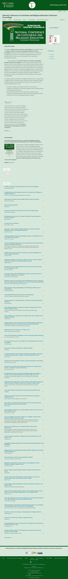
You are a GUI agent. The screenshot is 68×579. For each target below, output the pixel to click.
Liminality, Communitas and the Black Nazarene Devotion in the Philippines (21, 186)
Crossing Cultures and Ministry (11, 223)
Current (4, 19)
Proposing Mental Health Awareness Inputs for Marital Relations (19, 294)
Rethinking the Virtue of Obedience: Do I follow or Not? (17, 329)
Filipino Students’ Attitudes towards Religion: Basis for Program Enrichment (21, 199)
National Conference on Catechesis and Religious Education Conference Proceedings (29, 16)
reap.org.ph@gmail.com (35, 574)
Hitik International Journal (42, 19)
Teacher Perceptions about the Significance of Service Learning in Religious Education (24, 335)
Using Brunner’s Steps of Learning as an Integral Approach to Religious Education (22, 511)
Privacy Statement (40, 558)
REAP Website (32, 19)
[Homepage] (8, 5)
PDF (6, 173)
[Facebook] (34, 562)
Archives (10, 19)
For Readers (51, 54)
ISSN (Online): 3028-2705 (58, 5)
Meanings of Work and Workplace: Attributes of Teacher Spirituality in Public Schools (23, 360)
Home (3, 558)
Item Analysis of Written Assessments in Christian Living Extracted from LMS (22, 390)
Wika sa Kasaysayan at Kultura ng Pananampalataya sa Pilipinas (18, 457)
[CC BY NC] (40, 553)
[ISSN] (28, 553)
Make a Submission (54, 27)
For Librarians (52, 58)
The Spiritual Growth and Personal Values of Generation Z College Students (21, 210)
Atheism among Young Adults (11, 205)
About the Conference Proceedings (14, 558)
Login (64, 11)
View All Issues (7, 537)
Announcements (17, 19)
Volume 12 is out (8, 102)
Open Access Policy (34, 559)
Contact (32, 558)
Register (60, 11)
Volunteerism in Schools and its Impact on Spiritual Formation (18, 348)
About (24, 19)
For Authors (51, 56)
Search (63, 19)
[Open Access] (34, 553)
